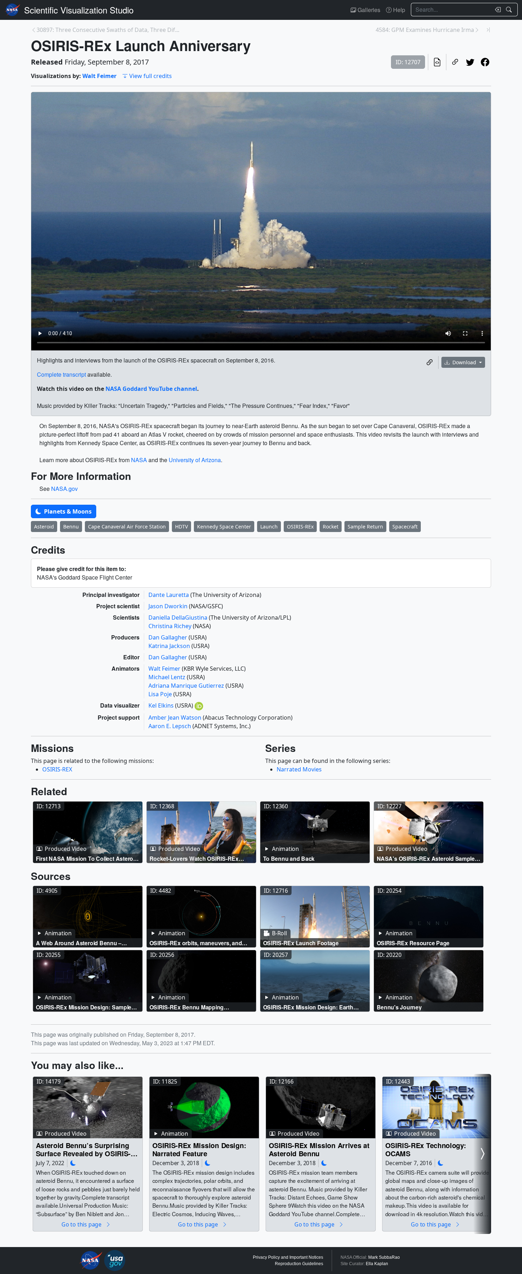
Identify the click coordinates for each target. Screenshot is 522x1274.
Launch (269, 526)
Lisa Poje (160, 694)
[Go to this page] (87, 832)
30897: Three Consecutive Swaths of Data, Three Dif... (108, 30)
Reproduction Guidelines (299, 1263)
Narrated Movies (299, 769)
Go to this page (82, 1224)
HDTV (181, 526)
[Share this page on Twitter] (470, 62)
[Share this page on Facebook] (485, 62)
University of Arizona (195, 460)
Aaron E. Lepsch (170, 726)
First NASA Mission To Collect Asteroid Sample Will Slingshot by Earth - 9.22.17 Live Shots (87, 858)
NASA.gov (64, 488)
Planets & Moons (67, 511)
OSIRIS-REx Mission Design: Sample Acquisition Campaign (84, 1007)
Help (398, 10)
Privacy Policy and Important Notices (288, 1257)
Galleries (368, 10)
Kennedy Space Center (224, 526)
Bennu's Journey (399, 1007)
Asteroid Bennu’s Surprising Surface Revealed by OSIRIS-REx (83, 1149)
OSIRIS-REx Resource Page (413, 943)
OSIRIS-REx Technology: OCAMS (425, 1149)
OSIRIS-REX (57, 769)
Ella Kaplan (377, 1263)
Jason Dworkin (168, 606)
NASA (139, 460)
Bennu (71, 526)
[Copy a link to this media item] (429, 362)
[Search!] (510, 9)
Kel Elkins (161, 705)
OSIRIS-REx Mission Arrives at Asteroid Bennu (319, 1149)
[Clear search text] (496, 9)
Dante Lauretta (169, 595)
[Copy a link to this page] (455, 62)
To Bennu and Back (289, 858)
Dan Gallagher (168, 637)
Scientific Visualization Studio (79, 10)
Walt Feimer (99, 76)
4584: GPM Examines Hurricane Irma (425, 30)
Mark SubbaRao (384, 1257)
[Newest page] (488, 30)
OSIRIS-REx (300, 526)
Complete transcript (61, 374)
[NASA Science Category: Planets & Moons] (73, 1163)
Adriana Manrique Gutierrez (186, 685)
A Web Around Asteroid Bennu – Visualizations (79, 943)
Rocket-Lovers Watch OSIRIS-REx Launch (194, 858)
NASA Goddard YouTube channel (151, 389)
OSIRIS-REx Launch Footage (301, 943)
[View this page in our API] (437, 62)
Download (464, 362)
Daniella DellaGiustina (178, 617)
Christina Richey (170, 626)
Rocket (330, 526)
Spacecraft (405, 526)
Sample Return (365, 526)
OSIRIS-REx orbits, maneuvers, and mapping (195, 943)
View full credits (150, 76)
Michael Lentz (167, 677)
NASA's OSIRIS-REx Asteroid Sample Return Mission (426, 858)
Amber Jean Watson (175, 717)
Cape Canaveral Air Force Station (127, 526)
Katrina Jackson (169, 646)
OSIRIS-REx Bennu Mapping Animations (186, 1007)
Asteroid (44, 526)
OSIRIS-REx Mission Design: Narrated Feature (199, 1149)
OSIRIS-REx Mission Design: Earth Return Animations (308, 1007)
